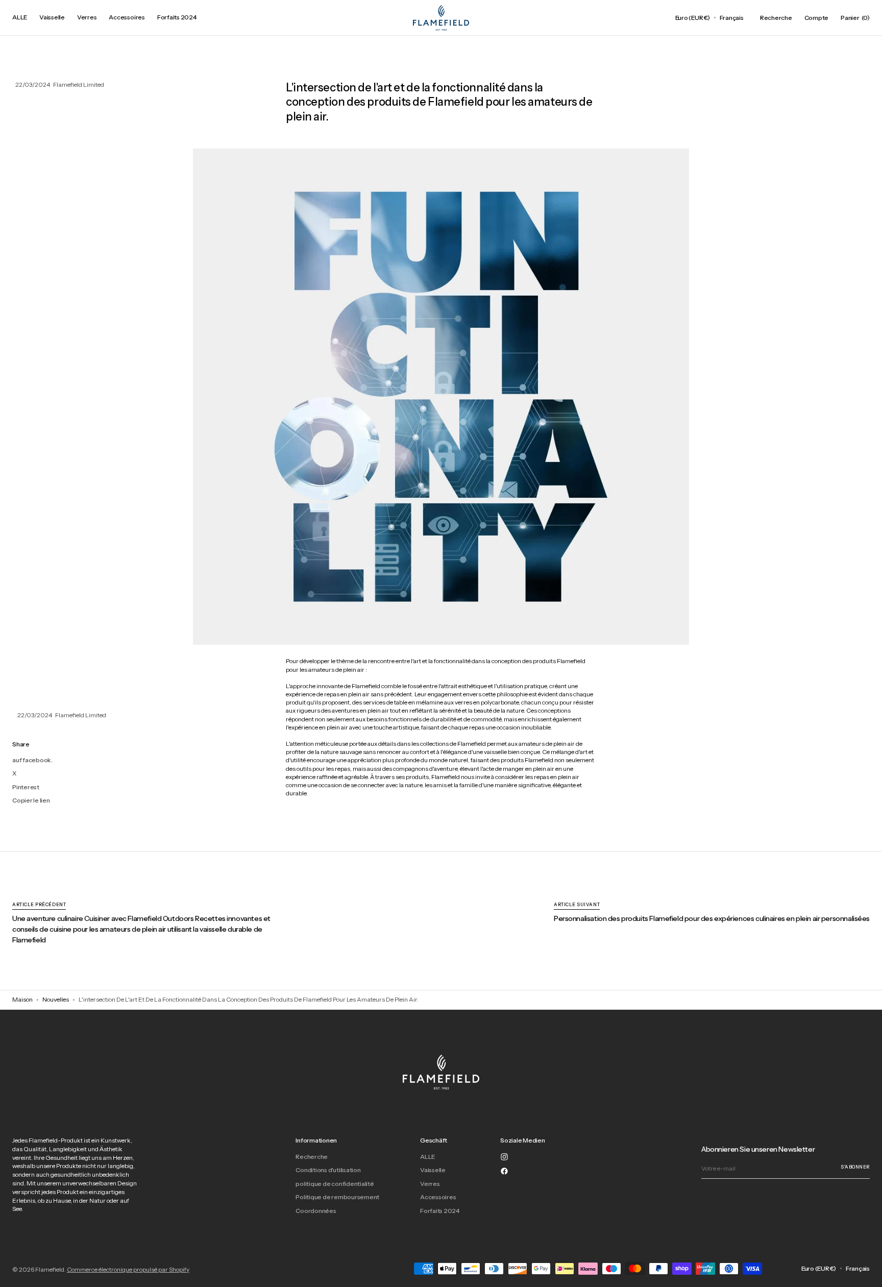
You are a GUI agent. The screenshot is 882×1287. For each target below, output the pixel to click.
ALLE (427, 1156)
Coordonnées (316, 1211)
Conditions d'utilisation (328, 1170)
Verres (430, 1183)
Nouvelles (55, 999)
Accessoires (438, 1197)
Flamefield (49, 1269)
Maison (22, 999)
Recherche (312, 1156)
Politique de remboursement (337, 1197)
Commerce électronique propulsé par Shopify (128, 1269)
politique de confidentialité (335, 1183)
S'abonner (855, 1167)
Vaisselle (433, 1170)
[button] (692, 18)
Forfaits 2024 (439, 1211)
